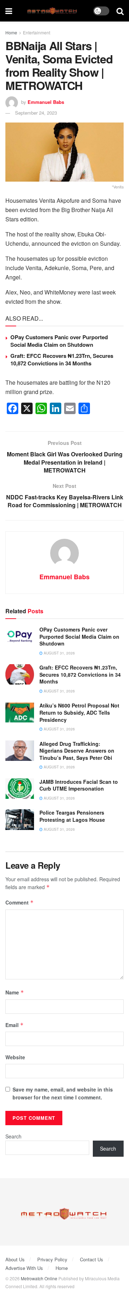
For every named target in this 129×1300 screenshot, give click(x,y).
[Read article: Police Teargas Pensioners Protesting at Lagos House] (19, 819)
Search (13, 1136)
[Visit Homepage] (53, 11)
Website (15, 1057)
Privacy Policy (52, 1259)
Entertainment (36, 32)
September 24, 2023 (36, 112)
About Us (15, 1259)
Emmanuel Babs (46, 102)
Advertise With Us (24, 1268)
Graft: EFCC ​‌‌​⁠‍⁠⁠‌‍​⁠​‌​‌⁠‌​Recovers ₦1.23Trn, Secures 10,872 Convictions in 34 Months (61, 359)
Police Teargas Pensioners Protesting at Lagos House (72, 816)
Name (14, 992)
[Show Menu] (8, 10)
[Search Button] (120, 10)
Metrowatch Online (39, 1278)
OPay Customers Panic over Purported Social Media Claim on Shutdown (59, 341)
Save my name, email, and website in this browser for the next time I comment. (63, 1093)
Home (11, 32)
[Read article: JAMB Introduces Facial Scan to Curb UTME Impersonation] (19, 788)
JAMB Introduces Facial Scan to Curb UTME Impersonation (78, 785)
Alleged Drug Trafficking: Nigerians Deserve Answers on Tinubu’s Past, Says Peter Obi (76, 750)
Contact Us (91, 1259)
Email (14, 1024)
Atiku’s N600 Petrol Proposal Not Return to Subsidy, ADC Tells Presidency (79, 712)
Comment (19, 902)
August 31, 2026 (59, 653)
